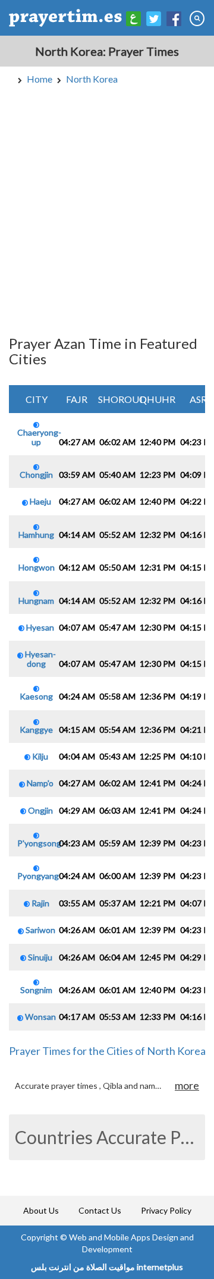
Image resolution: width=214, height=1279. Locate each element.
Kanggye (36, 729)
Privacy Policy (166, 1210)
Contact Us (99, 1210)
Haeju (39, 501)
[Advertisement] (107, 208)
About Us (41, 1210)
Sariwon (39, 930)
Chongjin (36, 475)
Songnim (36, 990)
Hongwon (36, 567)
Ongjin (39, 810)
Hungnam (36, 600)
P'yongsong (39, 843)
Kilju (39, 756)
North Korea (92, 78)
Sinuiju (39, 957)
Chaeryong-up (39, 436)
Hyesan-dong (39, 658)
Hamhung (36, 534)
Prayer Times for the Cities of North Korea (107, 1050)
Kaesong (36, 696)
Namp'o (39, 783)
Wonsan (39, 1017)
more (187, 1085)
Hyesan (39, 627)
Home (39, 78)
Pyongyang (38, 876)
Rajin (39, 903)
